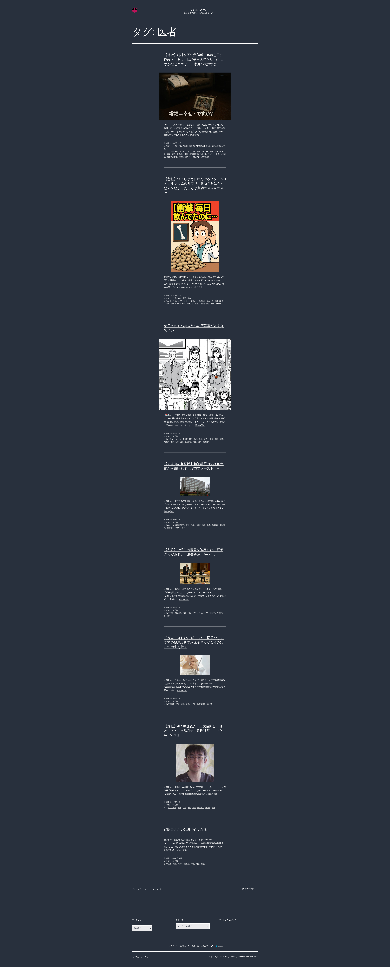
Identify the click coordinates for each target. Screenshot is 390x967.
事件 (190, 439)
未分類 (175, 436)
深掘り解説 (177, 298)
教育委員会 (201, 704)
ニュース (210, 301)
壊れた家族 (209, 151)
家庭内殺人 (171, 154)
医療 (189, 613)
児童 (177, 704)
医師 (184, 613)
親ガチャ (188, 157)
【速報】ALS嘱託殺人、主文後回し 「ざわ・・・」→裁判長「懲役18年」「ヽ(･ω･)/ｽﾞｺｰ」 (193, 730)
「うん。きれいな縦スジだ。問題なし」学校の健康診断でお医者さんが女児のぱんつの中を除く (194, 642)
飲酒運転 (206, 442)
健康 (172, 304)
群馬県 (181, 157)
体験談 (166, 304)
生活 (188, 304)
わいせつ (178, 439)
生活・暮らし (187, 298)
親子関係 (196, 157)
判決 (184, 807)
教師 (172, 442)
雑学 (208, 304)
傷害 (205, 439)
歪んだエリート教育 (212, 154)
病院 (197, 864)
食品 (212, 304)
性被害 (212, 613)
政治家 (166, 442)
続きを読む (195, 135)
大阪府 (180, 864)
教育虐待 (180, 154)
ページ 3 (156, 888)
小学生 (206, 613)
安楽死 (207, 807)
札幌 (208, 525)
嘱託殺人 (200, 807)
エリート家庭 (173, 151)
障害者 (203, 864)
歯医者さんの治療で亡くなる (185, 830)
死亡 (192, 864)
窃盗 (195, 442)
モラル (170, 439)
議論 (196, 304)
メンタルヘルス (185, 151)
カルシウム (172, 301)
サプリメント (183, 301)
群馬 (169, 616)
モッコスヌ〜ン (198, 9)
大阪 (174, 864)
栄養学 (182, 304)
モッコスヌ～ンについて (219, 957)
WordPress (252, 957)
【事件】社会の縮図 (180, 146)
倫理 (200, 439)
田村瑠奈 (170, 528)
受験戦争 (200, 151)
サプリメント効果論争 (197, 301)
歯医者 (186, 864)
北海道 (198, 525)
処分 (216, 439)
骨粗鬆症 (219, 304)
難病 (213, 807)
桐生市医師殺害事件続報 (194, 154)
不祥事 (185, 439)
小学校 (199, 613)
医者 (194, 151)
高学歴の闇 (205, 157)
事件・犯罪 (190, 525)
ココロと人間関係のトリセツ (199, 146)
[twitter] (211, 946)
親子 (183, 528)
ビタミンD (219, 301)
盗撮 (182, 442)
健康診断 (178, 613)
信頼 (195, 439)
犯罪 (177, 442)
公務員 (211, 439)
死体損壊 (215, 525)
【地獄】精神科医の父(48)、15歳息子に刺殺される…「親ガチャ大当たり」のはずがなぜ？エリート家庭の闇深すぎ (193, 59)
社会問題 (188, 442)
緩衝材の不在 (172, 157)
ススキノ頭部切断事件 (176, 525)
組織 (199, 442)
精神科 (177, 528)
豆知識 (202, 304)
